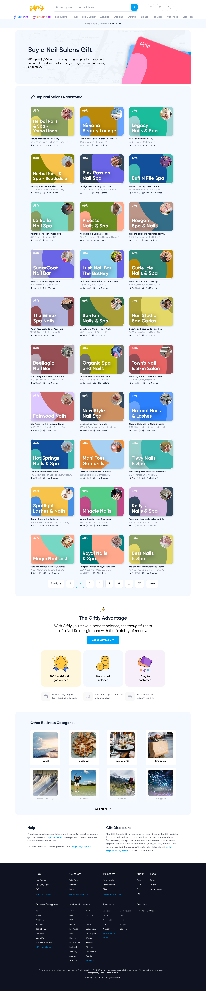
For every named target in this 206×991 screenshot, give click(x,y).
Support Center (54, 837)
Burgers (123, 924)
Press (139, 885)
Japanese (124, 929)
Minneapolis (91, 933)
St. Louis (89, 947)
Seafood (84, 761)
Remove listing (109, 885)
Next (152, 583)
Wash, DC (73, 960)
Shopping (160, 761)
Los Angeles (91, 929)
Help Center (41, 880)
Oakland (90, 938)
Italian (105, 915)
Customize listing (110, 880)
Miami (71, 933)
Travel (45, 761)
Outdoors (40, 933)
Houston (89, 924)
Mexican (106, 929)
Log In (72, 889)
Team (139, 880)
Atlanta (72, 911)
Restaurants (122, 761)
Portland (73, 947)
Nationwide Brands (44, 942)
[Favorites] (151, 7)
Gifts (87, 23)
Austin (88, 911)
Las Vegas (73, 929)
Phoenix (89, 942)
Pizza (122, 920)
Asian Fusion (108, 920)
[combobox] (95, 7)
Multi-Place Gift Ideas (146, 911)
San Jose (73, 956)
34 (139, 583)
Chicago (89, 915)
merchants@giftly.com (112, 894)
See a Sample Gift (103, 640)
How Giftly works (42, 885)
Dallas (72, 920)
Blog (138, 894)
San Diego (73, 951)
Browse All (90, 960)
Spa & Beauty (41, 929)
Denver (89, 920)
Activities (39, 924)
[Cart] (160, 7)
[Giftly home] (36, 8)
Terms (152, 880)
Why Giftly (73, 880)
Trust (139, 889)
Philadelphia (74, 942)
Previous (56, 583)
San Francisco (92, 951)
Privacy (153, 885)
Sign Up (72, 885)
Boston (72, 915)
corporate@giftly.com (78, 894)
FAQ (37, 889)
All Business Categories (45, 947)
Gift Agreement (156, 889)
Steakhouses (125, 911)
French (123, 915)
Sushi (105, 924)
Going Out (40, 938)
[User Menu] (171, 7)
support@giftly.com (81, 846)
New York (73, 938)
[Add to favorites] (73, 107)
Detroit (72, 924)
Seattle (89, 956)
